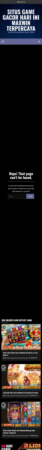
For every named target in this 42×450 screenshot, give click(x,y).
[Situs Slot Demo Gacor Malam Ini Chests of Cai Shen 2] (21, 337)
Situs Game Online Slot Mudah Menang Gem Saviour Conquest (19, 431)
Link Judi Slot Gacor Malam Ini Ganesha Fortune (20, 392)
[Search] (39, 42)
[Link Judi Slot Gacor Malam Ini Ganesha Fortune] (21, 377)
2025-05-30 (34, 435)
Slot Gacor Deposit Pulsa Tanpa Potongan (16, 358)
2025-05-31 (34, 395)
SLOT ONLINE (8, 347)
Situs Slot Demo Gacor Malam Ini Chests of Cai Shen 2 (20, 353)
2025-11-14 (34, 358)
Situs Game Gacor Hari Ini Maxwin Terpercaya (21, 20)
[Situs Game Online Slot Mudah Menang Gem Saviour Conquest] (21, 415)
